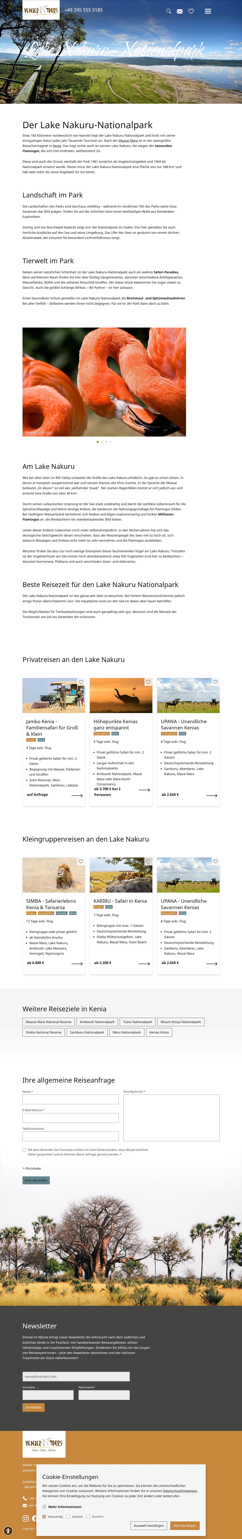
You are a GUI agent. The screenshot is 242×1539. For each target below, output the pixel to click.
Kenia (57, 146)
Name (27, 1092)
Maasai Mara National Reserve (48, 1022)
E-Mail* (27, 1369)
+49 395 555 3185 (83, 10)
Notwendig (55, 1517)
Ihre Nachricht (134, 1092)
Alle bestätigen (185, 1525)
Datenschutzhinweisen (180, 1491)
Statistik (77, 1517)
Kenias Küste (159, 1032)
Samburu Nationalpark (87, 1032)
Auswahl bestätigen (149, 1525)
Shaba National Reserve (43, 1032)
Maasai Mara (128, 140)
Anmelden (33, 1407)
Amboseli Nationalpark (97, 1022)
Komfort (97, 1517)
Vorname (28, 1387)
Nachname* (86, 1387)
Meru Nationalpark (127, 1032)
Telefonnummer (33, 1129)
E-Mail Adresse (33, 1110)
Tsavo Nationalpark (137, 1022)
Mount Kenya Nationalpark (181, 1022)
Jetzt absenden (36, 1180)
